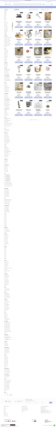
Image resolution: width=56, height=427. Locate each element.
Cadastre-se (45, 4)
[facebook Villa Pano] (47, 1)
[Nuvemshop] (46, 425)
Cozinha (5, 410)
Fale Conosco (23, 410)
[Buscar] (40, 4)
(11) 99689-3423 (44, 407)
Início (15, 10)
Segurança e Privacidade (25, 408)
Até (7, 393)
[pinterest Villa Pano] (51, 1)
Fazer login (49, 4)
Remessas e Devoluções (25, 409)
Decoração (5, 408)
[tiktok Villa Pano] (50, 1)
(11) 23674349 (10, 1)
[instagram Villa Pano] (46, 1)
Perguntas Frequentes (24, 407)
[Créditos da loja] (50, 425)
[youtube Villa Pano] (49, 1)
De (4, 393)
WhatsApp (6, 1)
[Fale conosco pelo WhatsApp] (54, 425)
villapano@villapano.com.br (17, 1)
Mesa (4, 409)
